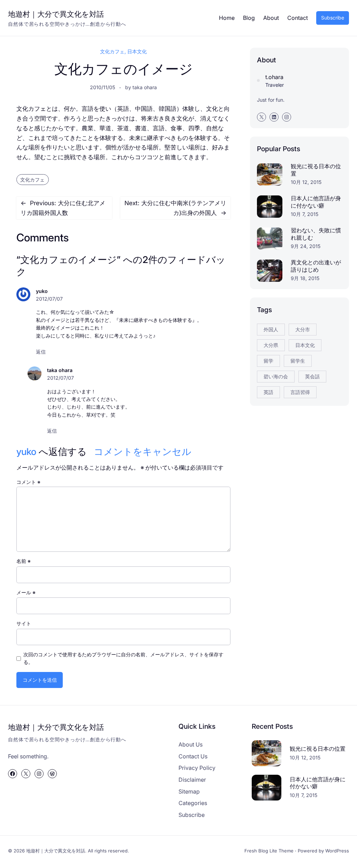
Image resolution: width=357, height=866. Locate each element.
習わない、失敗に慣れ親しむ (316, 234)
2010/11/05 (102, 87)
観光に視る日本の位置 (316, 170)
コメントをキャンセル (142, 451)
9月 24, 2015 (305, 246)
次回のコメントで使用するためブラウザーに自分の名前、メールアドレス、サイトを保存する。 (123, 658)
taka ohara (144, 87)
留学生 (297, 361)
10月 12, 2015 (306, 182)
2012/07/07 (49, 299)
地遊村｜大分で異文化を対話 (56, 13)
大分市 (302, 329)
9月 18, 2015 (305, 278)
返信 (41, 352)
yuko (26, 451)
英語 (268, 392)
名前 (23, 561)
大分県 (271, 345)
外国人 (271, 329)
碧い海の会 (276, 376)
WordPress (337, 850)
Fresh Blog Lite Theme (269, 850)
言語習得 (300, 392)
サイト (23, 623)
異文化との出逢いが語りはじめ (316, 266)
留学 (268, 361)
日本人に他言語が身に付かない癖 (316, 202)
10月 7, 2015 (304, 214)
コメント (28, 482)
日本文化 (137, 51)
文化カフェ (112, 51)
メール (26, 592)
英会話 (312, 376)
